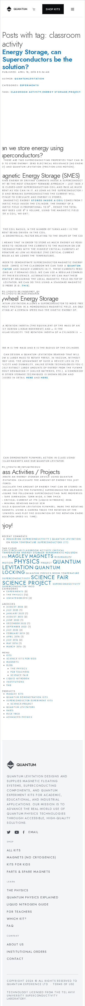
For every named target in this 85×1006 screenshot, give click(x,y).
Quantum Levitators (20, 707)
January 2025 (15, 613)
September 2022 (16, 626)
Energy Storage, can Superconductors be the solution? (37, 59)
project (75, 92)
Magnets (12, 661)
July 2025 (12, 610)
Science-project (22, 703)
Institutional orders (27, 951)
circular (15, 550)
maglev (18, 556)
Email (33, 832)
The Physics (14, 594)
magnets (41, 556)
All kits (14, 850)
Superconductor (14, 586)
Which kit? (17, 918)
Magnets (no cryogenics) (31, 857)
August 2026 (14, 606)
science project (27, 583)
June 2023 (12, 620)
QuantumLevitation (29, 78)
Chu (5, 550)
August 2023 (14, 616)
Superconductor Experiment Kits (29, 700)
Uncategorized (17, 598)
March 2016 (14, 646)
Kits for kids (18, 864)
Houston (71, 552)
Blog (9, 665)
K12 (4, 557)
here (29, 377)
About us (15, 944)
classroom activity (26, 92)
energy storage (55, 92)
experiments (55, 552)
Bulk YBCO (13, 713)
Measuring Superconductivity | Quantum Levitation (43, 539)
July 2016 (12, 640)
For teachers (20, 671)
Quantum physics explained (33, 897)
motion (7, 562)
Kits (9, 655)
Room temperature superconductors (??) (39, 542)
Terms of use (63, 984)
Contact (15, 958)
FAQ (8, 685)
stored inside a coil (47, 200)
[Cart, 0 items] (35, 9)
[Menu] (73, 9)
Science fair (50, 577)
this (25, 285)
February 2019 (15, 633)
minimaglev (63, 557)
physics (27, 561)
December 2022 (16, 623)
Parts (10, 710)
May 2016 (12, 643)
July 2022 (12, 630)
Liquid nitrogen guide (28, 904)
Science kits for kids (21, 658)
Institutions (15, 681)
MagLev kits (15, 693)
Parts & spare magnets (28, 871)
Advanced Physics (19, 717)
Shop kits (53, 9)
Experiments (29, 85)
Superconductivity (66, 584)
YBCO (31, 586)
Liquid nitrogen (18, 678)
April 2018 (13, 636)
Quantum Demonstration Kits (27, 697)
